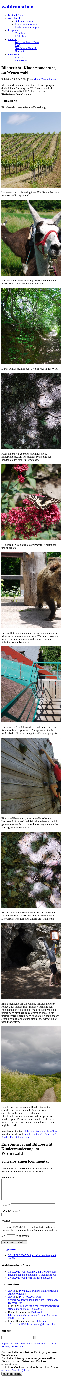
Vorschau (20, 33)
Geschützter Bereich (26, 48)
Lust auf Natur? (16, 15)
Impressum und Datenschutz (16, 1343)
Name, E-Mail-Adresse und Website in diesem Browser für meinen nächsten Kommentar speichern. (29, 1228)
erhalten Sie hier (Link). (15, 1370)
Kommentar (7, 1177)
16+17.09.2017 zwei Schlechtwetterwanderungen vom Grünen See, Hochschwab (33, 1299)
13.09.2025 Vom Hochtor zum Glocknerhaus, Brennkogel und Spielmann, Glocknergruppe (32, 1273)
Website (5, 1220)
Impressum (21, 60)
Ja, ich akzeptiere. (12, 1374)
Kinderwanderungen (26, 24)
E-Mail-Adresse (10, 1211)
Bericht (27, 1134)
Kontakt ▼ (14, 54)
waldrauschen (17, 7)
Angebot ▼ (14, 18)
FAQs (18, 45)
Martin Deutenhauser (45, 79)
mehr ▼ (12, 39)
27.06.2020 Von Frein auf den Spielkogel (30, 1277)
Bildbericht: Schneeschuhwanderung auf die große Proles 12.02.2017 (33, 1307)
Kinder (5, 1137)
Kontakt (19, 57)
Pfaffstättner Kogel (20, 1137)
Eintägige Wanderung (44, 1134)
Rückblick (20, 36)
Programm (13, 30)
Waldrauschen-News (47, 1131)
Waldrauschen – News (27, 42)
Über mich (20, 51)
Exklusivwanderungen (27, 27)
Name (5, 1205)
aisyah (11, 1290)
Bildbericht (29, 1131)
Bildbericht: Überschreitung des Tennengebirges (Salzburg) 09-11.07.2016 (33, 1314)
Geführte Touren (24, 21)
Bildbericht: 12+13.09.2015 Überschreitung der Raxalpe (31, 1323)
